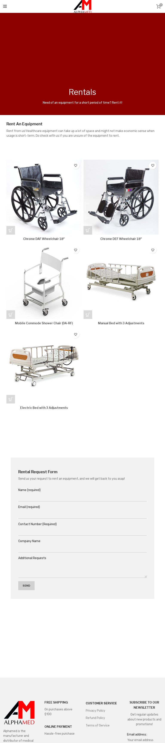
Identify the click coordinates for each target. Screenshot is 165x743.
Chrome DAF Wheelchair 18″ (44, 239)
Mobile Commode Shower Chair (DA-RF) (44, 323)
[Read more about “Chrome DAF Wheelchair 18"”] (10, 230)
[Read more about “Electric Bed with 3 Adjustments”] (10, 399)
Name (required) (29, 490)
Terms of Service (98, 725)
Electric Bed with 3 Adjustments (44, 407)
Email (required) (29, 507)
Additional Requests (32, 558)
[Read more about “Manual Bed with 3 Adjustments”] (88, 314)
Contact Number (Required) (37, 524)
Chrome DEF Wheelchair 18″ (121, 239)
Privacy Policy (95, 711)
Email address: (137, 734)
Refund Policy (95, 718)
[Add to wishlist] (75, 165)
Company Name (29, 541)
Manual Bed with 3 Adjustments (121, 323)
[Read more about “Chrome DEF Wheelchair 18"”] (88, 230)
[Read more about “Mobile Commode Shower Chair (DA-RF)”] (10, 314)
